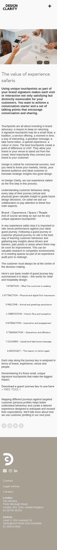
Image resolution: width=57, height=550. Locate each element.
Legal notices (11, 486)
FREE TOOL (11, 389)
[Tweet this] (10, 426)
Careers (8, 491)
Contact (8, 480)
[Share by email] (4, 426)
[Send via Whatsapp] (21, 426)
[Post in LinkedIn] (16, 426)
